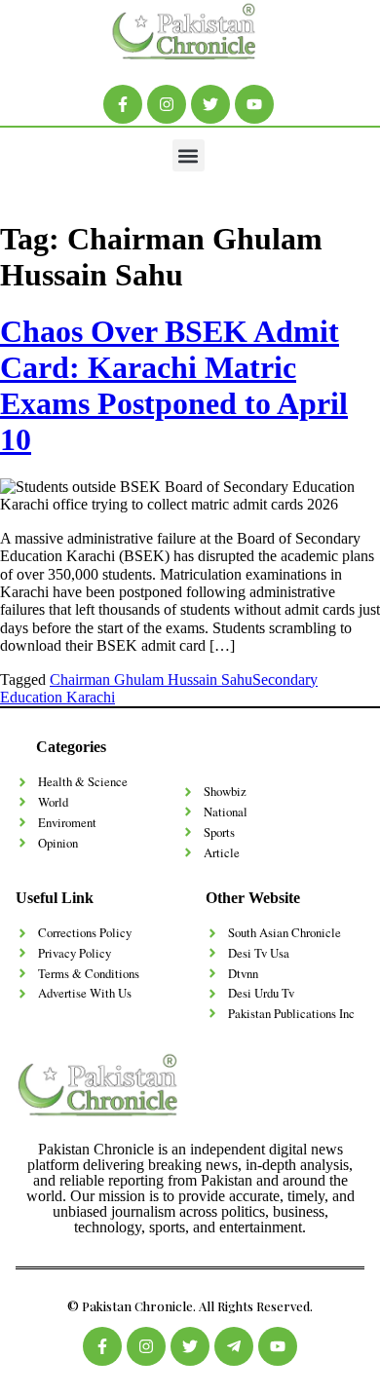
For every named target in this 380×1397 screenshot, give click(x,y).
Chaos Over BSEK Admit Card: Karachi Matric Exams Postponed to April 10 (174, 385)
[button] (188, 155)
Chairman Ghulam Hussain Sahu (151, 679)
